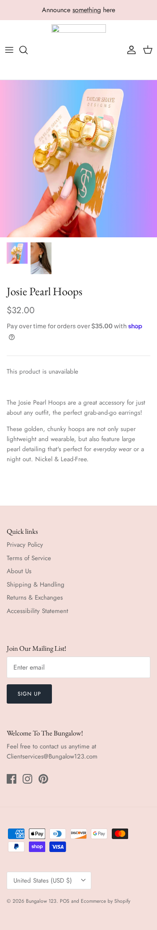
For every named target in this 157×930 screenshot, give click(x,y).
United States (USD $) (42, 880)
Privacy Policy (25, 544)
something (86, 10)
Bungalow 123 (41, 901)
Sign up (29, 694)
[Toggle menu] (9, 50)
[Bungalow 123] (78, 50)
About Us (19, 571)
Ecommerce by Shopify (105, 901)
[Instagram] (27, 779)
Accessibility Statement (37, 611)
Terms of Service (29, 558)
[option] (78, 158)
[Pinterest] (43, 779)
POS (64, 901)
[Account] (129, 50)
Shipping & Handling (35, 584)
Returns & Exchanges (35, 597)
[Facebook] (11, 779)
